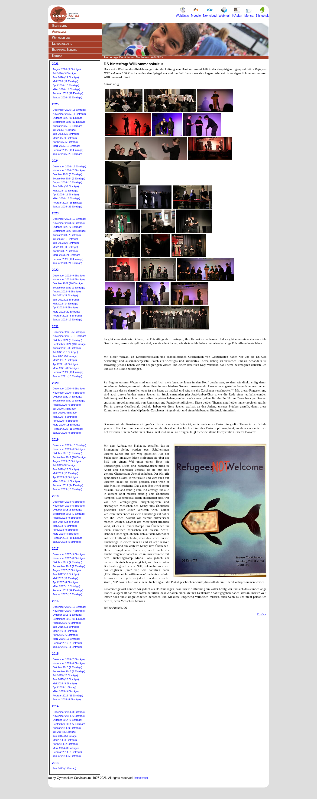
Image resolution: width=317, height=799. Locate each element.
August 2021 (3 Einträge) (67, 348)
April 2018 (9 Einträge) (65, 529)
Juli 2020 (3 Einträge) (65, 408)
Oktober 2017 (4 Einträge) (67, 562)
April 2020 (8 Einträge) (65, 420)
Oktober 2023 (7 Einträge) (67, 227)
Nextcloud (210, 15)
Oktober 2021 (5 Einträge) (67, 340)
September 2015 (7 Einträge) (69, 671)
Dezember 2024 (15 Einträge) (69, 166)
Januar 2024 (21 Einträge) (67, 206)
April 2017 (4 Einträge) (65, 582)
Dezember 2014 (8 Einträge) (69, 712)
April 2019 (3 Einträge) (65, 477)
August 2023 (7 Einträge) (67, 235)
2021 (55, 326)
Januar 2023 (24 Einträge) (67, 263)
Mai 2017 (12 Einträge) (65, 578)
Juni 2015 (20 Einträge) (66, 679)
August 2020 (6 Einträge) (67, 404)
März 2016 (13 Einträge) (66, 638)
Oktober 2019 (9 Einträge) (67, 453)
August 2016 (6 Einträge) (67, 622)
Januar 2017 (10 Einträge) (67, 594)
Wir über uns (61, 37)
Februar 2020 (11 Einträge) (68, 428)
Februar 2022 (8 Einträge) (67, 315)
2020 (55, 383)
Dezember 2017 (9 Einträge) (69, 554)
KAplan (237, 15)
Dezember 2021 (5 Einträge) (69, 332)
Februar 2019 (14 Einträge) (68, 485)
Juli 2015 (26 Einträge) (65, 675)
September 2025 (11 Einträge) (69, 121)
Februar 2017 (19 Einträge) (68, 590)
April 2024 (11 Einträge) (66, 194)
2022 (55, 270)
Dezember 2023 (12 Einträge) (69, 218)
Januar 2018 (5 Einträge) (67, 541)
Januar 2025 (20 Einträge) (67, 154)
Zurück (261, 614)
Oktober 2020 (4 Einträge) (67, 396)
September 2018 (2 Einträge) (69, 513)
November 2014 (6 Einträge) (69, 715)
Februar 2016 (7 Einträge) (67, 643)
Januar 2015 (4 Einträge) (67, 699)
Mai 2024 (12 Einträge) (65, 190)
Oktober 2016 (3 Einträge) (67, 614)
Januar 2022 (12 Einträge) (67, 319)
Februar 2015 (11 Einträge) (68, 695)
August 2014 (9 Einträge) (67, 728)
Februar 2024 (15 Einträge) (68, 202)
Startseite (59, 25)
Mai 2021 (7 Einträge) (65, 360)
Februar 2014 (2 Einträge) (67, 752)
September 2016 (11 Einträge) (69, 618)
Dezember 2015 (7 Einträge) (69, 659)
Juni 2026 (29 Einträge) (66, 77)
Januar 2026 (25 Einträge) (67, 97)
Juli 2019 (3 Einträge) (65, 465)
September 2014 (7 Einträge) (69, 724)
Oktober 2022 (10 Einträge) (68, 283)
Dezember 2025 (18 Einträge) (69, 109)
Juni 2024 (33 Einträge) (66, 186)
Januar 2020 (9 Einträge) (67, 432)
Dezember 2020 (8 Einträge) (69, 388)
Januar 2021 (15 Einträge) (67, 376)
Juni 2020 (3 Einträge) (65, 412)
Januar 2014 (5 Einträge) (67, 756)
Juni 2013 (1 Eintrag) (64, 768)
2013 (55, 763)
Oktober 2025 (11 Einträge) (68, 117)
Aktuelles (59, 31)
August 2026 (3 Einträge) (67, 69)
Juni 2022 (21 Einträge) (66, 299)
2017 (55, 548)
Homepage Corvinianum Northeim (126, 57)
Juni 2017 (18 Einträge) (66, 574)
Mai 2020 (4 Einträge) (65, 416)
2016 (55, 601)
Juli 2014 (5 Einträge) (65, 731)
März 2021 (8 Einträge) (66, 368)
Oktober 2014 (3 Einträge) (67, 719)
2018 (55, 496)
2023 (55, 213)
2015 (55, 653)
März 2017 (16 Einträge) (66, 586)
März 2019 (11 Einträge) (66, 481)
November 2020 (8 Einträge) (69, 392)
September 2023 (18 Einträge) (70, 230)
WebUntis (182, 15)
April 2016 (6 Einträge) (65, 634)
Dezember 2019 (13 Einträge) (69, 445)
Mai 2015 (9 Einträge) (65, 683)
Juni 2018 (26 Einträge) (66, 521)
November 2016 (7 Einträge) (69, 610)
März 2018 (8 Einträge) (66, 533)
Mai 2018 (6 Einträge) (65, 525)
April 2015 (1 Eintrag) (64, 687)
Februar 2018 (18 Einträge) (68, 537)
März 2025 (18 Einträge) (66, 145)
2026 (55, 64)
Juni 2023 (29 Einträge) (66, 242)
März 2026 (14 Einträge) (66, 89)
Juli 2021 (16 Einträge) (65, 352)
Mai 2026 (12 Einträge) (65, 81)
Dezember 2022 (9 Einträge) (69, 275)
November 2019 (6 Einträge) (69, 449)
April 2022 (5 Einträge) (65, 307)
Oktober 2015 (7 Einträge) (67, 667)
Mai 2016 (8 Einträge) (65, 631)
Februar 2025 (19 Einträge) (68, 150)
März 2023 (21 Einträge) (66, 255)
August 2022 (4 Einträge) (67, 291)
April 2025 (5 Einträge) (65, 142)
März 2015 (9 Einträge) (66, 691)
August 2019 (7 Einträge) (67, 461)
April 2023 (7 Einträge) (65, 251)
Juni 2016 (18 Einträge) (66, 626)
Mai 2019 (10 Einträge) (65, 473)
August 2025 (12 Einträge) (67, 126)
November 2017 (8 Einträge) (69, 558)
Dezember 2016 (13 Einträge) (69, 606)
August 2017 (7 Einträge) (67, 570)
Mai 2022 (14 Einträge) (65, 303)
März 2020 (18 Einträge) (66, 424)
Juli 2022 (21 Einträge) (65, 295)
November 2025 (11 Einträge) (69, 114)
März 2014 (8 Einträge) (66, 748)
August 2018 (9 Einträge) (67, 517)
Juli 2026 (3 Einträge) (65, 73)
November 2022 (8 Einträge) (69, 279)
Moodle (196, 15)
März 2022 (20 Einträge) (66, 311)
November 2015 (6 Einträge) (69, 663)
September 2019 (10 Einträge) (70, 457)
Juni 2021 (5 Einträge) (65, 356)
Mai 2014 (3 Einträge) (65, 740)
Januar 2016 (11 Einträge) (67, 646)
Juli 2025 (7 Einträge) (65, 129)
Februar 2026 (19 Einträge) (68, 93)
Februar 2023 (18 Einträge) (68, 259)
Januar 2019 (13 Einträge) (67, 489)
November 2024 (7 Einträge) (69, 170)
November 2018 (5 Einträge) (69, 505)
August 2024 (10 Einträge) (67, 182)
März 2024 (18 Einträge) (66, 198)
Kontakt (58, 55)
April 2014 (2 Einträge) (65, 744)
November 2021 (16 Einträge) (69, 336)
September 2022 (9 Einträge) (69, 287)
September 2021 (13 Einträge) (70, 344)
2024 (55, 161)
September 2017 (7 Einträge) (69, 566)
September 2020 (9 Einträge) (69, 400)
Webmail (224, 15)
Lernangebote (62, 43)
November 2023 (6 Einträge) (69, 223)
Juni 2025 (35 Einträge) (66, 133)
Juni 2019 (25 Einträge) (66, 469)
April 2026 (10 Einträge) (66, 85)
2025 (55, 104)
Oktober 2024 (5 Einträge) (67, 174)
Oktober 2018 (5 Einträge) (67, 509)
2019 (55, 439)
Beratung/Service (64, 49)
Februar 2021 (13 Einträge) (68, 372)
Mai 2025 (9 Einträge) (65, 138)
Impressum (141, 778)
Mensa (248, 15)
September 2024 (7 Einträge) (69, 178)
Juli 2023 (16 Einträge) (65, 239)
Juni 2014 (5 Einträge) (65, 736)
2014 (55, 706)
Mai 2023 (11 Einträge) (65, 247)
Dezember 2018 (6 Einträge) (69, 501)
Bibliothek (262, 15)
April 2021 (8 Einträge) (65, 364)
